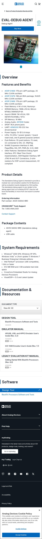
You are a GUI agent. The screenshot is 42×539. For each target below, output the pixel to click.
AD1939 (20, 122)
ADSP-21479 (10, 96)
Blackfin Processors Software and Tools (18, 394)
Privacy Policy (7, 503)
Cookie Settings (21, 529)
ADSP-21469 (10, 91)
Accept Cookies (21, 535)
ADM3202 (14, 127)
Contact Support (8, 214)
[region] (21, 523)
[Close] (39, 510)
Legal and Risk (7, 486)
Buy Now (17, 28)
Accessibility (6, 495)
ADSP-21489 (10, 101)
